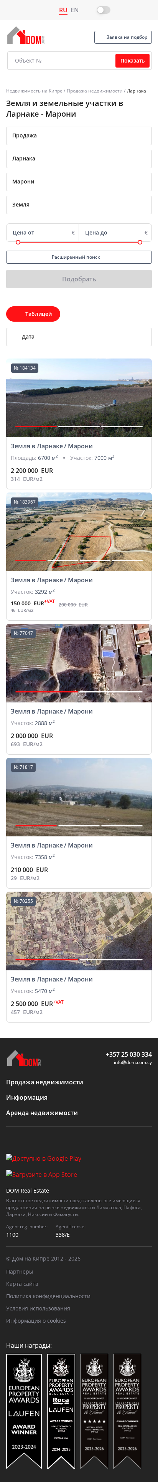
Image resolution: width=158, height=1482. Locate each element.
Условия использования (38, 1308)
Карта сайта (22, 1283)
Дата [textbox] (28, 336)
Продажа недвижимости (95, 91)
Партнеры (19, 1271)
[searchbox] (87, 158)
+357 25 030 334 (129, 1054)
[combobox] (79, 136)
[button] (36, 426)
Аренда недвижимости (42, 1113)
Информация (27, 1097)
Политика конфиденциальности (48, 1296)
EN (75, 10)
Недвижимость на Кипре (34, 91)
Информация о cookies (36, 1320)
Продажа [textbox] (24, 135)
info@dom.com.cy (133, 1062)
